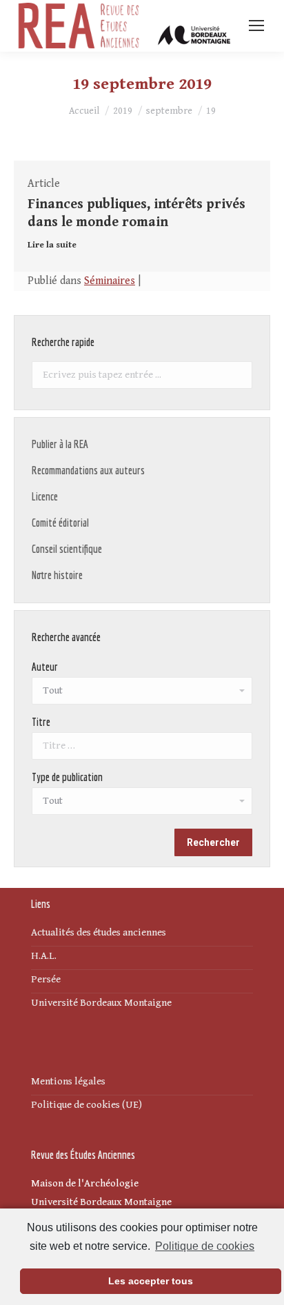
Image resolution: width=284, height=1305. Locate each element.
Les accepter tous (150, 1280)
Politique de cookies (204, 1246)
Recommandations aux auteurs (88, 470)
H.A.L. (44, 956)
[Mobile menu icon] (256, 25)
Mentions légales (68, 1081)
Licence (45, 496)
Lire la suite (52, 245)
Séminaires (109, 280)
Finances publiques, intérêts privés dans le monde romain (136, 213)
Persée (46, 979)
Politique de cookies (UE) (86, 1105)
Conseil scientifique (67, 549)
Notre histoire (57, 575)
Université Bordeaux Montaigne (101, 1003)
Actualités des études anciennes (98, 932)
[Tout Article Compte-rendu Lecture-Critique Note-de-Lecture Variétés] (142, 804)
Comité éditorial (60, 522)
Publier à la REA (60, 444)
